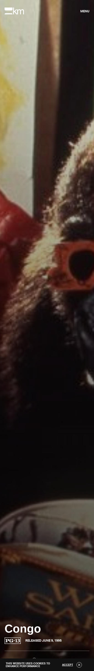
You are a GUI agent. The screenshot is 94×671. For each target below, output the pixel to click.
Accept (67, 664)
